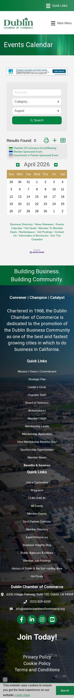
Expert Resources (37, 537)
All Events (37, 506)
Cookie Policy (37, 663)
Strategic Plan (37, 379)
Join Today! (37, 637)
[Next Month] (56, 165)
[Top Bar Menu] (56, 6)
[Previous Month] (18, 165)
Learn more (22, 695)
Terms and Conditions (37, 669)
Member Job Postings (37, 560)
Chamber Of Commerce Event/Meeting (34, 148)
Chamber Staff (37, 395)
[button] (46, 140)
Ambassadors (37, 410)
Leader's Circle (37, 387)
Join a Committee (37, 482)
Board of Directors (37, 402)
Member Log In (37, 418)
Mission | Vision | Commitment (37, 371)
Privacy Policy (37, 657)
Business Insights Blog (37, 545)
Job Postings (44, 232)
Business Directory (21, 224)
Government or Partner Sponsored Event (35, 155)
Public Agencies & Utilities (37, 553)
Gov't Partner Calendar (37, 521)
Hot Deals (30, 228)
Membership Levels (37, 426)
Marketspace (27, 232)
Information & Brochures (33, 235)
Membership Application (37, 434)
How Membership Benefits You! (37, 442)
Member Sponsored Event (27, 151)
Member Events (37, 513)
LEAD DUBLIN (37, 498)
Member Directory (37, 529)
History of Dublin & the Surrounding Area (37, 568)
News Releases (44, 224)
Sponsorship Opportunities (37, 449)
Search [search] (38, 120)
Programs (37, 490)
